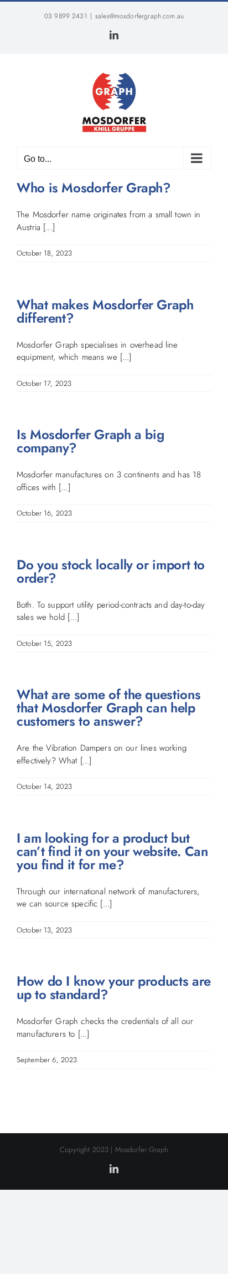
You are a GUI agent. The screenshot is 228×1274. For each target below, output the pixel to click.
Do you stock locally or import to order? (111, 571)
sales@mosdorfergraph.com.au (139, 16)
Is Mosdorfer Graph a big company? (90, 441)
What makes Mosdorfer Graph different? (105, 311)
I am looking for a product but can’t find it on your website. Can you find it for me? (112, 851)
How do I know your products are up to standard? (114, 987)
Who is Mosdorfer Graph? (94, 187)
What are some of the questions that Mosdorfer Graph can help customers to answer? (108, 708)
